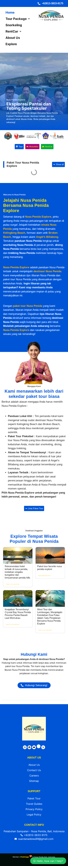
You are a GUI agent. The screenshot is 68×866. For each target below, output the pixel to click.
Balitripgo (25, 857)
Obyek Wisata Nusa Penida (44, 575)
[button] (18, 19)
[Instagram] (25, 747)
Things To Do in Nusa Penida (12, 584)
